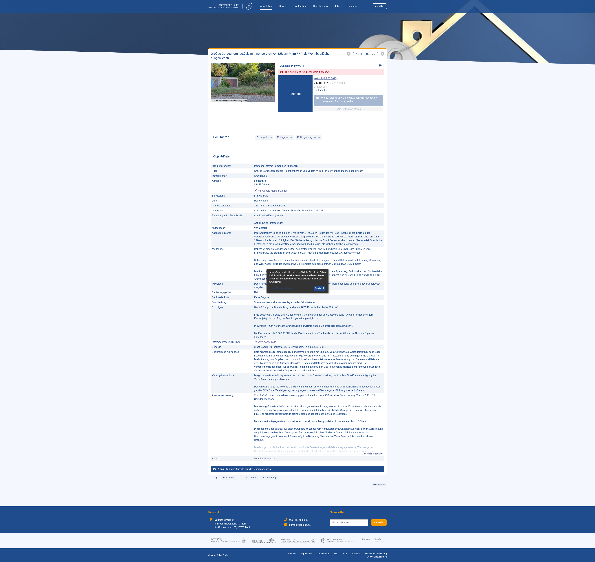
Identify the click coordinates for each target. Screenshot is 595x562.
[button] (271, 82)
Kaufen (283, 6)
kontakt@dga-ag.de (264, 458)
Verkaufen (300, 6)
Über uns (352, 6)
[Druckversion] (380, 66)
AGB (345, 553)
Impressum (306, 553)
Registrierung (320, 6)
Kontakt (292, 553)
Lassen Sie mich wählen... (281, 288)
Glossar (356, 553)
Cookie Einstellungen (377, 556)
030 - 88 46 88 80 (298, 519)
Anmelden (379, 6)
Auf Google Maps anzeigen (272, 190)
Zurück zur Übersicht (365, 54)
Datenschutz (323, 553)
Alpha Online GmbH (219, 555)
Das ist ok (319, 288)
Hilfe (336, 553)
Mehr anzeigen (374, 453)
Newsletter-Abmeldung (376, 553)
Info (337, 6)
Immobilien (266, 6)
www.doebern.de (267, 342)
